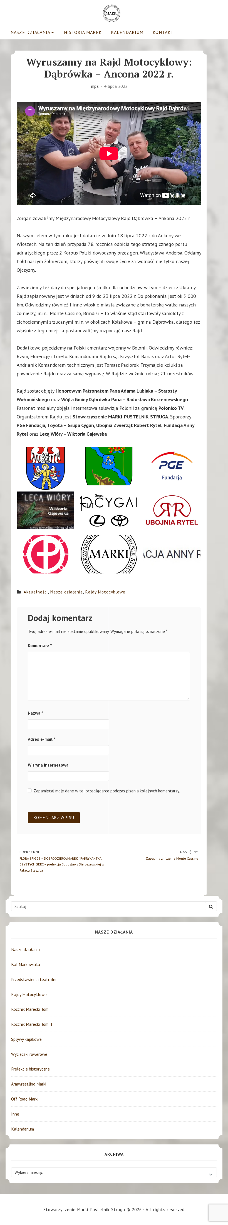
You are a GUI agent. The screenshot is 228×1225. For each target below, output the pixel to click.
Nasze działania (30, 32)
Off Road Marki (24, 1099)
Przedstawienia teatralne (34, 979)
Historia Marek (83, 32)
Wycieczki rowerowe (29, 1054)
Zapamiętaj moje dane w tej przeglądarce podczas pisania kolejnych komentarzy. (107, 791)
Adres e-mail (41, 739)
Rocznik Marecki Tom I (31, 1009)
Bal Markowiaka (25, 964)
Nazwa (35, 713)
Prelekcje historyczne (30, 1069)
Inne (15, 1114)
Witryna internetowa (48, 765)
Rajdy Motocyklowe (105, 592)
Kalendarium (127, 32)
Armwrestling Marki (28, 1084)
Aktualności (36, 592)
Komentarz (40, 645)
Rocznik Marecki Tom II (31, 1024)
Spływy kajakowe (26, 1039)
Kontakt (163, 32)
